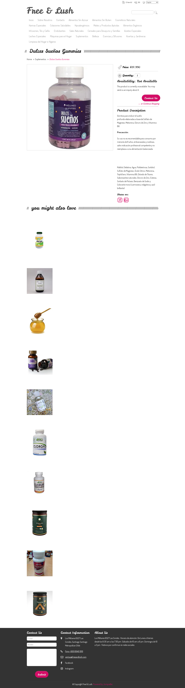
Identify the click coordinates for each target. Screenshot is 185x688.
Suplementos (82, 36)
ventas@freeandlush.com (75, 657)
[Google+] (126, 200)
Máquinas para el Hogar (61, 36)
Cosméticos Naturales (125, 20)
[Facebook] (120, 200)
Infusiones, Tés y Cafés (39, 31)
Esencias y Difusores (112, 36)
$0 (139, 2)
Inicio (31, 20)
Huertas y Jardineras (136, 36)
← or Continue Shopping (148, 103)
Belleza (95, 36)
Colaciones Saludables (60, 25)
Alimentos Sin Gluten (101, 20)
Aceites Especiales (132, 31)
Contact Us (151, 98)
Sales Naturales (76, 31)
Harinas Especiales (37, 25)
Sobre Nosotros (45, 20)
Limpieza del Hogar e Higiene (42, 42)
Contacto (60, 20)
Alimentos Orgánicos (132, 25)
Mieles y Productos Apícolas (106, 25)
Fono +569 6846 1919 (74, 651)
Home (29, 59)
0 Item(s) (129, 2)
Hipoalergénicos (82, 25)
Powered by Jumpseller (102, 684)
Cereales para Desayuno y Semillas (104, 31)
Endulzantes (59, 31)
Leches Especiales (37, 36)
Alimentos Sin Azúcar (78, 20)
